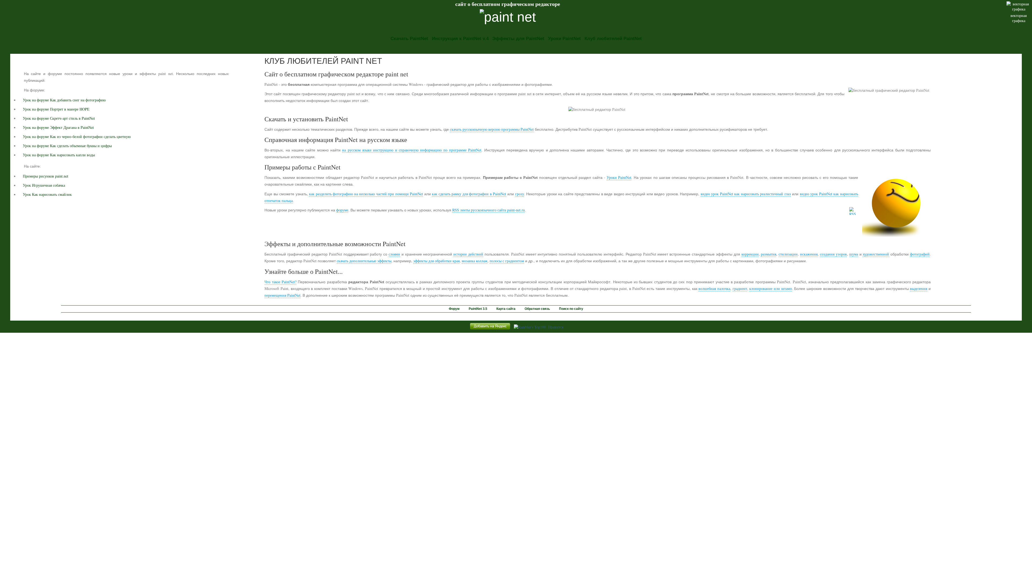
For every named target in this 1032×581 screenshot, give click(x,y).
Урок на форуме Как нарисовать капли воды (59, 154)
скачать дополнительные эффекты (364, 260)
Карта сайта (505, 309)
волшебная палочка (714, 288)
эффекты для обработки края (436, 260)
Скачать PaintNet (409, 38)
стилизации (788, 254)
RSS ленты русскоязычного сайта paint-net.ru (488, 209)
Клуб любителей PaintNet (613, 38)
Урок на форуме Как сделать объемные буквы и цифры (67, 145)
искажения (809, 254)
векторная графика (1018, 18)
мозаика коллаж (475, 260)
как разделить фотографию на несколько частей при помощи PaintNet (366, 193)
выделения (918, 288)
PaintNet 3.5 (478, 309)
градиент (740, 288)
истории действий (468, 254)
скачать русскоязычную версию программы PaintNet (492, 129)
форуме (342, 209)
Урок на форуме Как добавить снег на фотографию (64, 99)
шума (853, 254)
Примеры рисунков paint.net (45, 176)
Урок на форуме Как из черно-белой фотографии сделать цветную (77, 136)
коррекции (750, 254)
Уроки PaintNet (564, 38)
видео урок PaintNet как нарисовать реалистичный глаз (746, 193)
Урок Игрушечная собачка (44, 185)
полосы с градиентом (507, 260)
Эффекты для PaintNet (518, 38)
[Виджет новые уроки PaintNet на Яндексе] (490, 329)
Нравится (555, 327)
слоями (394, 254)
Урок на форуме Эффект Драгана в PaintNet (58, 127)
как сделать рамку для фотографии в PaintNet (469, 193)
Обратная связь (537, 309)
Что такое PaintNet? (280, 281)
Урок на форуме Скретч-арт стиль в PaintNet (59, 118)
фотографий (920, 254)
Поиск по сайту (571, 309)
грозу (519, 193)
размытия (768, 254)
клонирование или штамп (770, 288)
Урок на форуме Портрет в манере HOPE (56, 109)
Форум (454, 309)
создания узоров (833, 254)
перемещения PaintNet (282, 295)
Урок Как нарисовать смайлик (47, 194)
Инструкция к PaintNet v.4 (460, 38)
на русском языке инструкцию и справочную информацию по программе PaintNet (411, 150)
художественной (876, 254)
